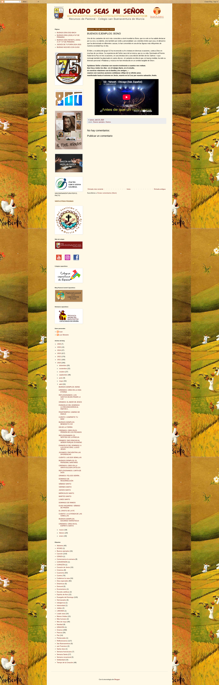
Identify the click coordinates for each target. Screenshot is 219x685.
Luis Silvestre (64, 335)
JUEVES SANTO (65, 490)
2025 (59, 347)
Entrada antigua (160, 189)
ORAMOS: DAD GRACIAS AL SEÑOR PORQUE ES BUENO (70, 441)
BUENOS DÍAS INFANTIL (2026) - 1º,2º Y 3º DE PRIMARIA (69, 41)
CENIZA (60, 556)
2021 (59, 360)
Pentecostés (61, 638)
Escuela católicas (63, 592)
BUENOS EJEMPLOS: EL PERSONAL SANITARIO (68, 461)
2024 (59, 350)
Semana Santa (62, 654)
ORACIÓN (60, 627)
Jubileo (59, 608)
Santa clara (61, 649)
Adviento (60, 545)
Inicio (128, 189)
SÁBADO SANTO (65, 484)
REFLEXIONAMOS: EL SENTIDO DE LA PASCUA (69, 436)
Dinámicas (60, 584)
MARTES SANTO (65, 496)
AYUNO (59, 548)
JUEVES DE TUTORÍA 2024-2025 (69, 44)
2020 (59, 363)
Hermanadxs (61, 600)
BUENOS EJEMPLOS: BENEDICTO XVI (67, 423)
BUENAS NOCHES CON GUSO (68, 47)
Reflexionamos (62, 641)
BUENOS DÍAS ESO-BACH (66, 32)
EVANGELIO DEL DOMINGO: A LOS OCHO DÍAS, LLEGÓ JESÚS (70, 447)
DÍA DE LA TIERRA (65, 427)
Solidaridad (61, 660)
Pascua (59, 632)
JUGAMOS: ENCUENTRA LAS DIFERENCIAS (70, 453)
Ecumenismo (61, 589)
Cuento (59, 575)
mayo (61, 381)
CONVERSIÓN (62, 562)
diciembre (63, 365)
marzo (61, 530)
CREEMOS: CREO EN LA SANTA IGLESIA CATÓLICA (69, 466)
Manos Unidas (62, 616)
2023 (59, 353)
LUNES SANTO (64, 499)
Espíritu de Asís (62, 594)
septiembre (63, 375)
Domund (60, 586)
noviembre (63, 368)
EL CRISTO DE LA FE (66, 511)
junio (61, 378)
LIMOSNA (60, 611)
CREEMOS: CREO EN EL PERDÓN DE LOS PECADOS (70, 431)
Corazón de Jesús (63, 567)
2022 (59, 356)
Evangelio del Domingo (65, 597)
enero (61, 536)
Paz (58, 635)
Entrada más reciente (95, 189)
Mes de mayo (62, 622)
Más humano (61, 619)
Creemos (60, 570)
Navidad (60, 624)
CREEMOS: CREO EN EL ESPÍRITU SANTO (68, 525)
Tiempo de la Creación (65, 662)
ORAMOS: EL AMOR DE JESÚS (70, 402)
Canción (60, 554)
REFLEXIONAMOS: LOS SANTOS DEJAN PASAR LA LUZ (69, 397)
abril (61, 384)
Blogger (117, 679)
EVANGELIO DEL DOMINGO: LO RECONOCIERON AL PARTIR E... (69, 407)
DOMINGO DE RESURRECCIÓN (66, 480)
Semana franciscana (64, 652)
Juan (61, 332)
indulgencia (61, 603)
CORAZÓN (61, 565)
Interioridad (61, 605)
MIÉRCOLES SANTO (66, 493)
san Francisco (62, 646)
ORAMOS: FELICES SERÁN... (70, 476)
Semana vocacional (64, 657)
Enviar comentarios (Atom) (107, 193)
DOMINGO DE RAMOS (67, 502)
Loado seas (61, 613)
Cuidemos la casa (63, 578)
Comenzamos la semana (66, 559)
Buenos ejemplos (99, 122)
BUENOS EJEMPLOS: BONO (69, 387)
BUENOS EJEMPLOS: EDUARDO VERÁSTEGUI (69, 520)
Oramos (108, 122)
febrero (62, 533)
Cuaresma (60, 573)
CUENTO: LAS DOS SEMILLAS (70, 457)
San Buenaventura (63, 643)
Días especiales (62, 581)
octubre (62, 372)
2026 (59, 344)
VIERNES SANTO (65, 487)
